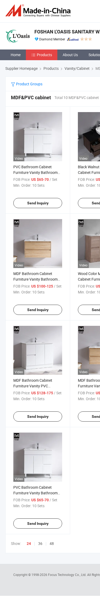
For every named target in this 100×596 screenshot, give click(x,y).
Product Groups (28, 83)
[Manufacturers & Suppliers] (39, 10)
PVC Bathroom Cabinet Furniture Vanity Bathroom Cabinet (35, 493)
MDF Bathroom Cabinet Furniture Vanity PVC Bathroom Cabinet (32, 386)
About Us (70, 54)
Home (16, 54)
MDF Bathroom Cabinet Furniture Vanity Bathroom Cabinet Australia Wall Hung (36, 279)
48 (52, 543)
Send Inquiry (38, 203)
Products (44, 54)
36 (40, 543)
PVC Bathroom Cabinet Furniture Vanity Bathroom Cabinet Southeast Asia (35, 172)
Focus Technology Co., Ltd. (67, 574)
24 (29, 543)
